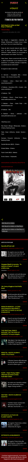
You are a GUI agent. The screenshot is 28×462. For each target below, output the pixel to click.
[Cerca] (26, 3)
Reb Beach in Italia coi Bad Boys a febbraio (13, 230)
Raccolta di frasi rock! (7, 246)
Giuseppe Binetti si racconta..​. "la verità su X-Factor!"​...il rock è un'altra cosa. (11, 266)
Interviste (14, 8)
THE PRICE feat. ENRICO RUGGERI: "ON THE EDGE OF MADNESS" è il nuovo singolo (10, 332)
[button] (26, 25)
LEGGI (25, 259)
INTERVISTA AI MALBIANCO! (10, 435)
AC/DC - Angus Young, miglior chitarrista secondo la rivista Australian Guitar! (10, 374)
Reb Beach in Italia (8, 223)
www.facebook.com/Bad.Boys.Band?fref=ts (13, 162)
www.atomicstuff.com (7, 167)
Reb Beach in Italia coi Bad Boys (12, 226)
